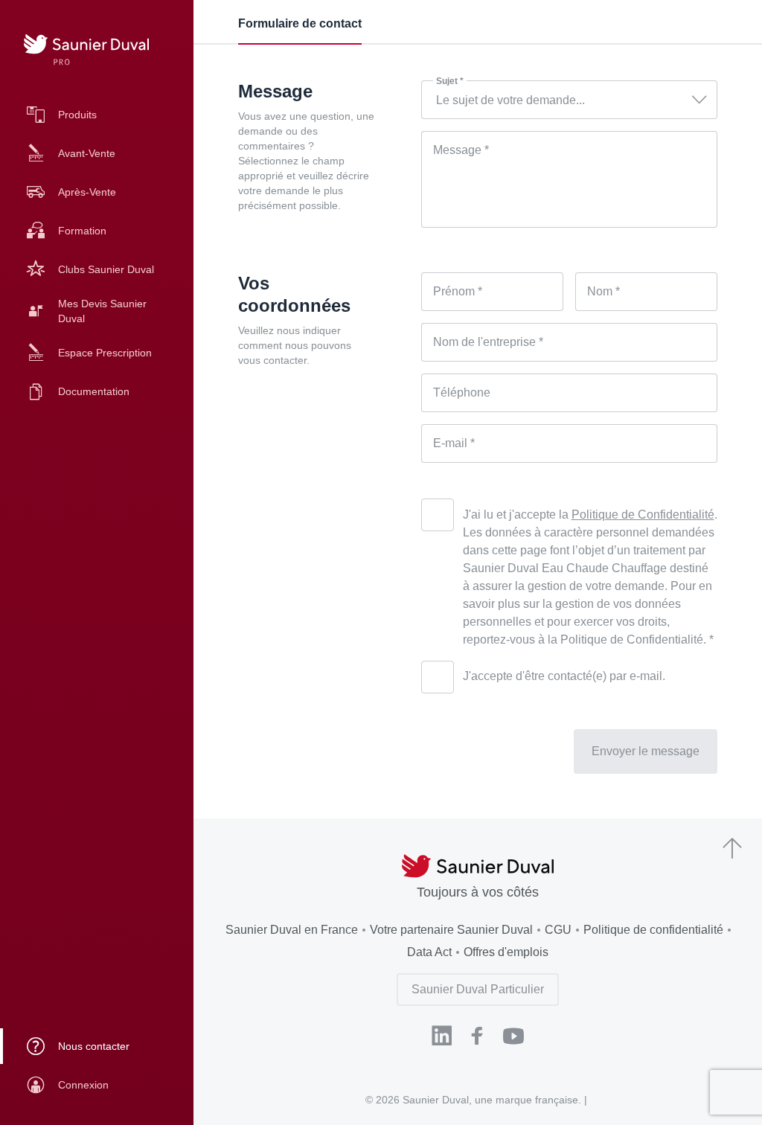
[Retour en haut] (732, 849)
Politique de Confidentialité (643, 514)
